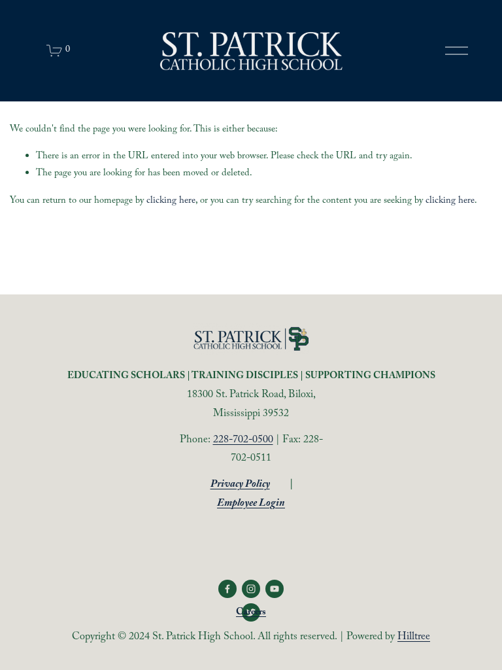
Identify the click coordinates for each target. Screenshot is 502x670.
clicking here (170, 201)
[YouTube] (274, 589)
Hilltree (413, 637)
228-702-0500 (243, 441)
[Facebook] (227, 589)
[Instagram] (251, 589)
